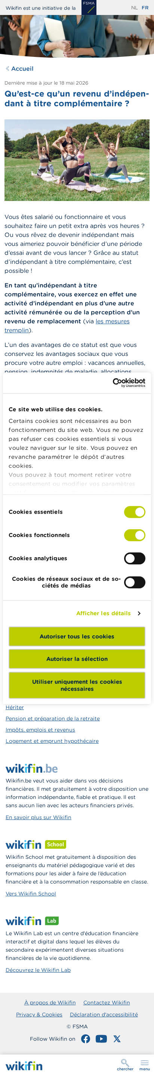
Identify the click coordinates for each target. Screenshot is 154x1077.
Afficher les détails (103, 613)
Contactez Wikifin (106, 1002)
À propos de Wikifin (50, 1002)
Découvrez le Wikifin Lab (38, 970)
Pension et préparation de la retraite (53, 718)
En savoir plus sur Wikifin (38, 817)
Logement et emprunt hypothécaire (52, 741)
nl (134, 7)
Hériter (15, 707)
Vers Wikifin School (31, 893)
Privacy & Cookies (39, 1014)
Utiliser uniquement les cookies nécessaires (77, 685)
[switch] (134, 535)
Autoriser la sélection (77, 658)
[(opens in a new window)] (88, 7)
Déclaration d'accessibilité (104, 1014)
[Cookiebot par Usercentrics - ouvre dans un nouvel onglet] (112, 383)
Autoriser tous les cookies (77, 636)
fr (145, 7)
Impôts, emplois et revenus (40, 729)
